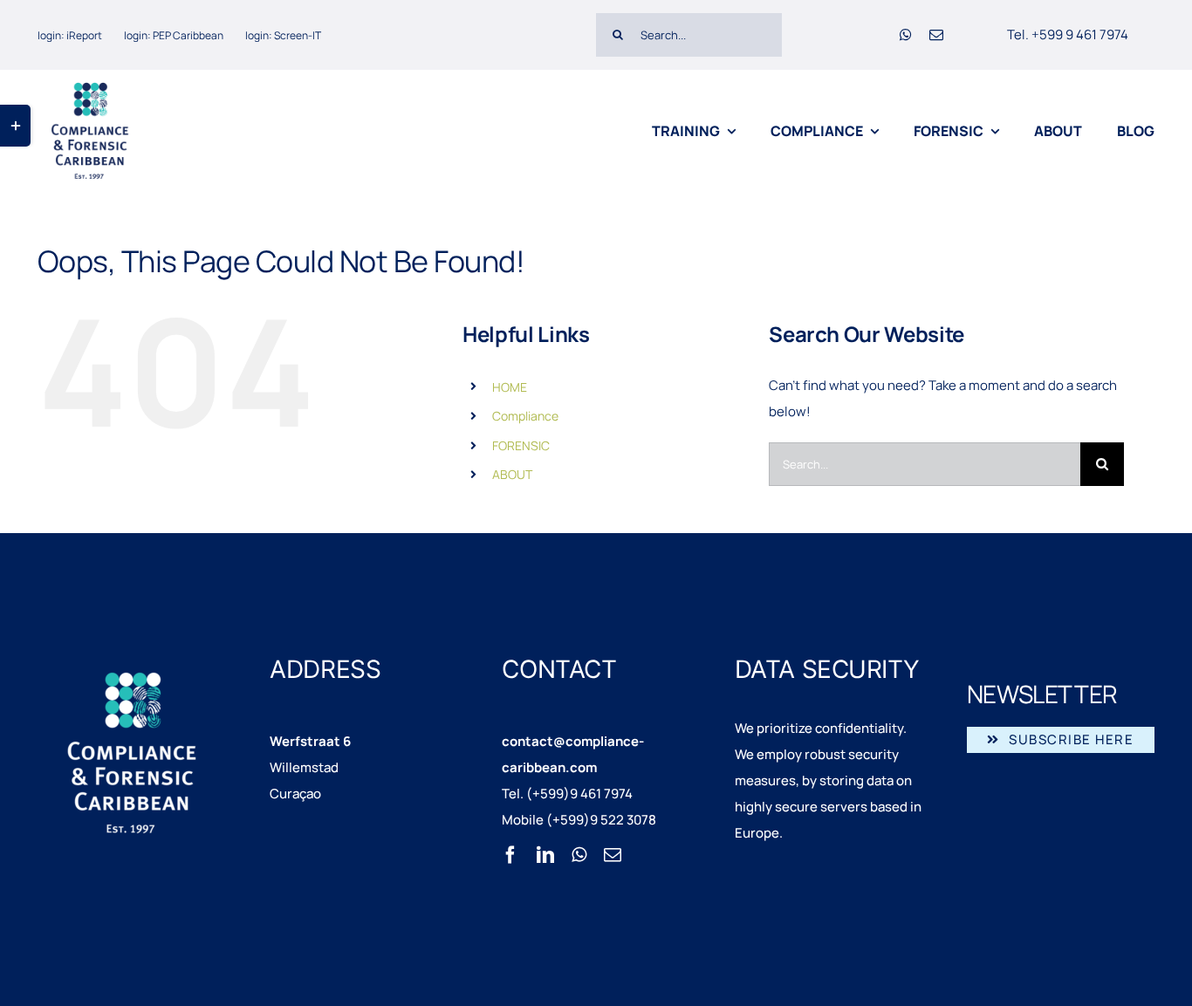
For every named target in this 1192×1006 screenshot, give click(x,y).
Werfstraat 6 (310, 741)
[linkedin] (545, 855)
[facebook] (510, 855)
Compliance (525, 415)
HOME (509, 387)
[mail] (936, 35)
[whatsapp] (906, 35)
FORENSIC (521, 445)
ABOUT (512, 474)
